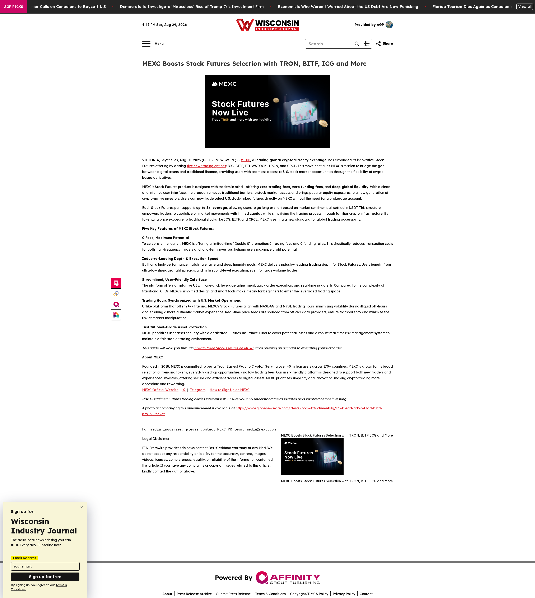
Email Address (24, 558)
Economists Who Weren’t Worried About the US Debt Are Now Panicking (348, 6)
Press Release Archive (194, 594)
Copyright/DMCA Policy (309, 594)
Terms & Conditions (270, 594)
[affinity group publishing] (116, 304)
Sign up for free (45, 576)
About (167, 594)
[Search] (357, 43)
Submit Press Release (233, 594)
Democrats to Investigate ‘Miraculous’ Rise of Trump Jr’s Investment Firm (192, 6)
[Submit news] (116, 283)
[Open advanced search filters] (367, 43)
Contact (366, 594)
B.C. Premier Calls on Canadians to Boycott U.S (60, 6)
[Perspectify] (116, 294)
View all (524, 6)
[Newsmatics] (116, 315)
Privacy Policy (344, 594)
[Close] (82, 507)
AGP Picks (13, 7)
